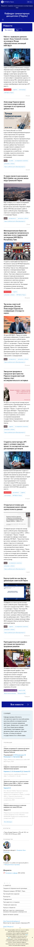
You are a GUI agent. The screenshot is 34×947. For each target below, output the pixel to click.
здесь (27, 934)
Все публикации (8, 822)
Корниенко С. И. (8, 771)
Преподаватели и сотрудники (11, 902)
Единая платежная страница (10, 914)
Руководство (6, 896)
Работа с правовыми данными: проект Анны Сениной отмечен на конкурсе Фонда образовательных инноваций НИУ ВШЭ (16, 41)
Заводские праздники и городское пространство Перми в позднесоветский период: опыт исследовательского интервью (16, 375)
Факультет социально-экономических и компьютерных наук (17, 6)
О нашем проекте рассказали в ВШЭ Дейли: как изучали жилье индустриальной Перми (16, 178)
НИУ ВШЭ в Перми (9, 2)
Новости (7, 25)
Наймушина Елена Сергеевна (12, 864)
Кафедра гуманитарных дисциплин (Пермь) (17, 15)
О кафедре (7, 713)
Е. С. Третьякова (15, 757)
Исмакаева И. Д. (18, 771)
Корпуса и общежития (9, 907)
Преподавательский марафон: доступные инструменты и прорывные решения (15, 644)
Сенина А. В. (26, 771)
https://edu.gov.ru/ (8, 926)
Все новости (17, 704)
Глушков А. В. (7, 788)
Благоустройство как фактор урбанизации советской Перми (16, 579)
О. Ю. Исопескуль (18, 755)
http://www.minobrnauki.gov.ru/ (11, 921)
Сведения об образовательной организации (15, 888)
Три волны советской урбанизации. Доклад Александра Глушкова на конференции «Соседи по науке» (14, 308)
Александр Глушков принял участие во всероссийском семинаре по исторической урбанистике (14, 105)
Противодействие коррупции (11, 894)
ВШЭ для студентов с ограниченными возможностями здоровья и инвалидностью (15, 911)
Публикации (8, 742)
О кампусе (7, 885)
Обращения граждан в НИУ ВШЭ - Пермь (14, 891)
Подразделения (7, 899)
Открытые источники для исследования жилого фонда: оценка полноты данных (15, 507)
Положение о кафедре (11, 873)
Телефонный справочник (10, 905)
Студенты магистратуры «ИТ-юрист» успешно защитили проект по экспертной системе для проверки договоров (16, 445)
